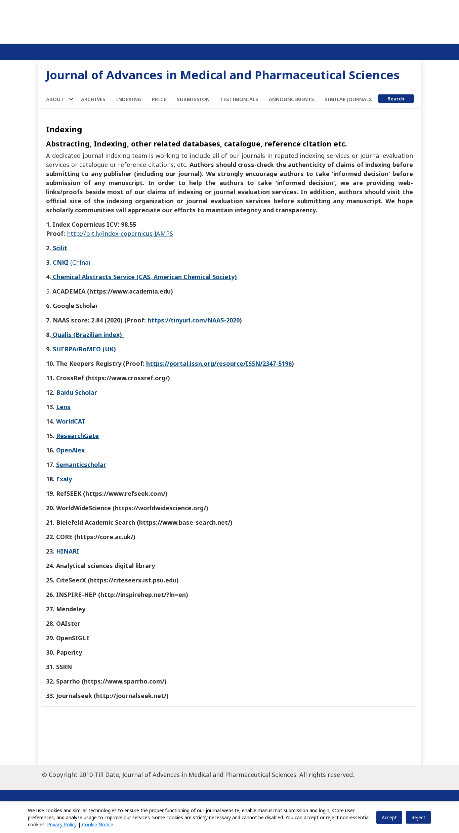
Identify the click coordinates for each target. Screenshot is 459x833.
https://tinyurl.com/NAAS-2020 (194, 320)
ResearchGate (77, 436)
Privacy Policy (62, 824)
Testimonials (239, 99)
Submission (193, 99)
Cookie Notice (97, 824)
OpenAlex (70, 450)
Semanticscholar (81, 465)
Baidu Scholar (76, 392)
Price (159, 99)
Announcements (291, 99)
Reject (418, 817)
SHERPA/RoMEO (77, 349)
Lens (63, 407)
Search (396, 98)
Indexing (128, 99)
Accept (389, 817)
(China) (70, 262)
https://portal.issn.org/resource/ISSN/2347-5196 (219, 363)
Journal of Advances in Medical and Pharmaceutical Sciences (223, 75)
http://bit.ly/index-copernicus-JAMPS (120, 233)
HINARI (67, 551)
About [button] (55, 99)
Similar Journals (348, 99)
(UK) (108, 349)
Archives (93, 99)
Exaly (64, 479)
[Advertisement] (229, 20)
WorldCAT (71, 421)
